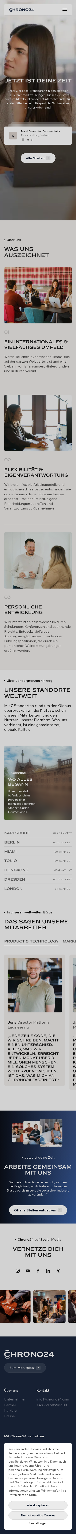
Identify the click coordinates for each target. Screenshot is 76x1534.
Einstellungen (38, 1523)
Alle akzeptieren (38, 1505)
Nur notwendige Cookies (38, 1515)
